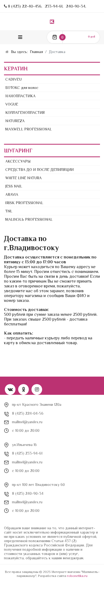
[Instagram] (36, 389)
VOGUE (11, 104)
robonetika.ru (77, 576)
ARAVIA (11, 194)
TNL (8, 211)
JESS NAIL (13, 186)
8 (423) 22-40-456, (25, 6)
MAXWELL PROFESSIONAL (28, 129)
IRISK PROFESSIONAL (24, 203)
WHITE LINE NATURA (23, 178)
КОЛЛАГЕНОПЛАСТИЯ (25, 112)
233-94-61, (54, 6)
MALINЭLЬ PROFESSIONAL (29, 219)
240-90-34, (76, 6)
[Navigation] (20, 37)
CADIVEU (13, 79)
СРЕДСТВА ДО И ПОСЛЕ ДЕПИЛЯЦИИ (39, 169)
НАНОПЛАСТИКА (20, 96)
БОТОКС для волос (21, 87)
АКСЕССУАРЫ (18, 161)
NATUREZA (15, 121)
